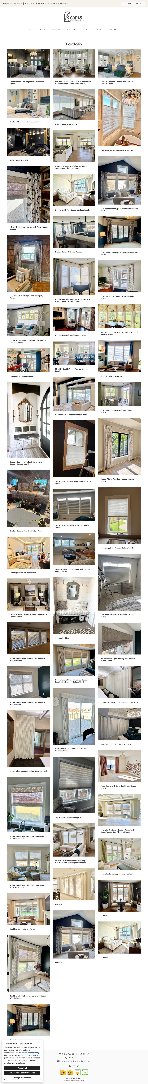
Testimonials (94, 29)
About (44, 29)
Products (74, 29)
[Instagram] (74, 1065)
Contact (113, 29)
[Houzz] (70, 1065)
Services (58, 29)
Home (32, 29)
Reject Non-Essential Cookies (22, 1073)
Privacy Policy (68, 1080)
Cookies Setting (79, 1080)
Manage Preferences (22, 1078)
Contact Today (133, 3)
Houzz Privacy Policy (30, 1053)
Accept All (22, 1068)
